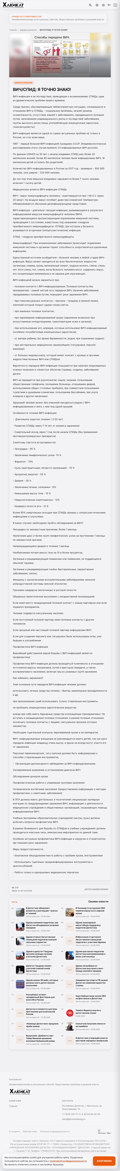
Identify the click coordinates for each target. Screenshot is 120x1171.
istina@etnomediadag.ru (73, 1119)
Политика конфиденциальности (54, 1131)
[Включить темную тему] (97, 5)
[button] (115, 5)
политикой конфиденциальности (68, 1161)
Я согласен (104, 1161)
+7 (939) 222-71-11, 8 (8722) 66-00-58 (81, 1114)
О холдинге (14, 1131)
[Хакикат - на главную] (14, 5)
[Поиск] (90, 5)
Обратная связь (30, 1131)
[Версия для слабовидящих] (103, 5)
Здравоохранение (28, 30)
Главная (13, 30)
